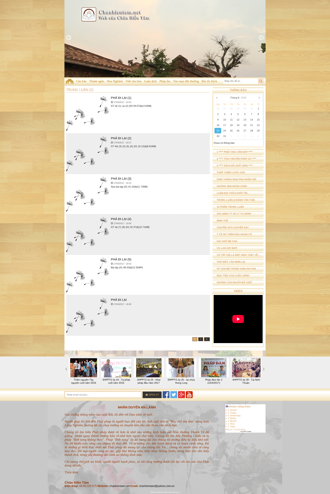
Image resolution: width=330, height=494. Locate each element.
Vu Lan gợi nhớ (227, 248)
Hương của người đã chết (234, 282)
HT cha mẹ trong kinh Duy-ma (236, 268)
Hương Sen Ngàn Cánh (232, 186)
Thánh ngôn (96, 81)
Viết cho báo (133, 81)
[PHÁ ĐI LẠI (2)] (87, 170)
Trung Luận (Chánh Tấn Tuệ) (236, 200)
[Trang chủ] (69, 81)
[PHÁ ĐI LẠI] (87, 332)
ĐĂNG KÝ (153, 394)
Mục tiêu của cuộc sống (233, 275)
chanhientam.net (119, 486)
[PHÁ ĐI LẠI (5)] (87, 291)
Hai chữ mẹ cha (227, 241)
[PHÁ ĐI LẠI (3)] (87, 210)
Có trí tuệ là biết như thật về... (238, 255)
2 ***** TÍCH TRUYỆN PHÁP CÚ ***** (236, 158)
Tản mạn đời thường (186, 81)
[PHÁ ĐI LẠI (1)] (87, 130)
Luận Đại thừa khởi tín (232, 193)
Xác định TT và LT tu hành (234, 213)
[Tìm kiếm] (261, 81)
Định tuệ (222, 220)
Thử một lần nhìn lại (231, 261)
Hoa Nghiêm (115, 81)
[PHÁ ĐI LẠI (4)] (87, 251)
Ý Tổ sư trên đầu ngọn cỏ (234, 234)
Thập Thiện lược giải (231, 172)
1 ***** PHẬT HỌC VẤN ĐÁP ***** (235, 151)
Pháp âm (165, 81)
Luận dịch (150, 81)
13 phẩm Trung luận (230, 206)
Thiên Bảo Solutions (172, 492)
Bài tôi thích (209, 81)
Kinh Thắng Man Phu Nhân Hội (236, 179)
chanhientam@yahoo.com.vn (156, 486)
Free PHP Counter (245, 431)
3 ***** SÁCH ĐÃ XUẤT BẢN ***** (235, 165)
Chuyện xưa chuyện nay (233, 227)
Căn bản (81, 81)
